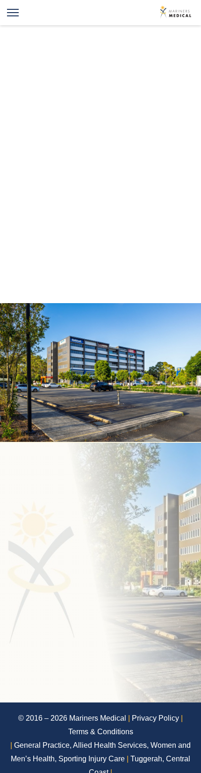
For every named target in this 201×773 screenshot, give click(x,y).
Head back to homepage (100, 201)
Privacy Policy (155, 718)
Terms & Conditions (100, 732)
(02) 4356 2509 (60, 600)
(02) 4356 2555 (60, 569)
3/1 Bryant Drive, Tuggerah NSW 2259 (104, 673)
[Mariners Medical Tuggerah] (176, 13)
